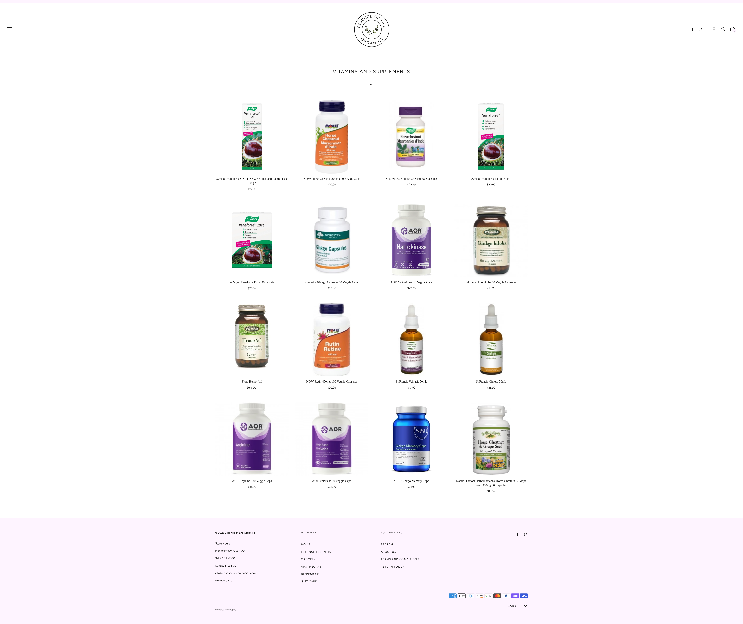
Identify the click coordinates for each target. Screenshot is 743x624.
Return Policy (393, 566)
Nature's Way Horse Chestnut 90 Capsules (411, 178)
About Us (388, 552)
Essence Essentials (318, 552)
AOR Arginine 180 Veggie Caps (252, 481)
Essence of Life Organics (240, 532)
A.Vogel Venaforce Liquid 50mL (491, 178)
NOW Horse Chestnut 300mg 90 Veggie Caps (331, 178)
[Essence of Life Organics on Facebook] (693, 29)
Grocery (308, 559)
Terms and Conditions (400, 559)
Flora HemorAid (252, 381)
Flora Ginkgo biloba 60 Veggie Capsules (491, 282)
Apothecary (311, 566)
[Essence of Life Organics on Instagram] (700, 29)
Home (305, 544)
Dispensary (310, 574)
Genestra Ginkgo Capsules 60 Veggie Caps (331, 282)
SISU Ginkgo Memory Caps (411, 481)
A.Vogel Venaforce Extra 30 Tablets (252, 282)
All (371, 83)
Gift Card (309, 581)
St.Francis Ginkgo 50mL (491, 381)
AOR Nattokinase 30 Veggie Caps (411, 282)
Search (387, 544)
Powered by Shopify (225, 609)
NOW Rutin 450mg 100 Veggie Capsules (331, 381)
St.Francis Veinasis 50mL (411, 381)
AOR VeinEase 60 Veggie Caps (331, 481)
